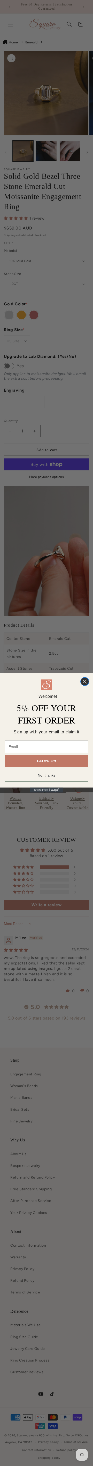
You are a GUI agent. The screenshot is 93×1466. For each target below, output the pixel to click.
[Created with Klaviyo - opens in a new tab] (46, 790)
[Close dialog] (85, 682)
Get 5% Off (46, 761)
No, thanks (47, 775)
